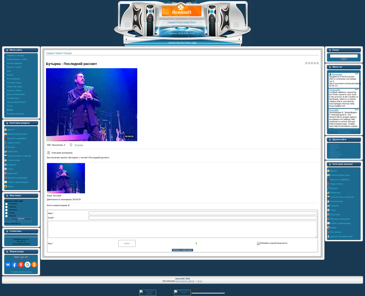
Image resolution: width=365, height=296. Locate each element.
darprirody (334, 147)
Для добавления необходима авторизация (344, 130)
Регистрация (183, 22)
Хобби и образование (17, 182)
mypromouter (336, 154)
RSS (194, 43)
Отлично (13, 203)
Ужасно (12, 216)
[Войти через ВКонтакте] (8, 264)
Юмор (10, 186)
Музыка (11, 147)
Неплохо (13, 210)
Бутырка (79, 145)
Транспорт (12, 173)
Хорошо (12, 207)
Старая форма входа (21, 272)
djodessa (334, 145)
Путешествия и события (19, 156)
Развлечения (13, 160)
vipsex (333, 149)
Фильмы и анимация (17, 178)
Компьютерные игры (17, 134)
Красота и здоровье (16, 138)
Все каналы (335, 232)
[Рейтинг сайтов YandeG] (182, 295)
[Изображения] (66, 178)
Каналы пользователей (341, 236)
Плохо (12, 213)
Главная (171, 22)
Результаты (9, 221)
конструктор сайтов (184, 281)
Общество (12, 151)
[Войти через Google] (28, 265)
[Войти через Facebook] (14, 264)
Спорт (10, 169)
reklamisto (334, 152)
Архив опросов (24, 221)
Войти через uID (21, 257)
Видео (59, 53)
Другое (10, 129)
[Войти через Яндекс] (21, 264)
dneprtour (334, 156)
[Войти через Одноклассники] (34, 264)
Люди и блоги (13, 143)
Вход (193, 22)
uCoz (199, 281)
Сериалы (11, 164)
